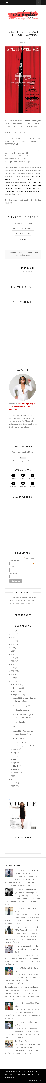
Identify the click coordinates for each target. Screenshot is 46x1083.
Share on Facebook (23, 224)
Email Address (21, 560)
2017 (13, 654)
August (15, 749)
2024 (13, 634)
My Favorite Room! (20, 738)
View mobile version (23, 255)
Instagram (32, 478)
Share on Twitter (24, 229)
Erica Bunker (28, 268)
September (17, 695)
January (16, 773)
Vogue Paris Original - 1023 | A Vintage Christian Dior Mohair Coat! (26, 949)
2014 (13, 664)
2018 (13, 651)
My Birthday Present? (21, 710)
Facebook (13, 478)
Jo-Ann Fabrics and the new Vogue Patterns (22, 987)
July (14, 752)
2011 (12, 674)
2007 (13, 779)
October (16, 691)
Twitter (23, 478)
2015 (13, 661)
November (17, 688)
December (17, 684)
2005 (13, 786)
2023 (13, 637)
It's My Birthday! (19, 722)
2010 (13, 678)
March (15, 766)
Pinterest (13, 487)
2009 (13, 681)
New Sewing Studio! (22, 1041)
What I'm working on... (22, 705)
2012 (13, 671)
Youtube (33, 487)
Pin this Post (24, 234)
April (15, 763)
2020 (13, 644)
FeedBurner (28, 461)
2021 (13, 641)
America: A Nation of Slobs (25, 889)
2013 (13, 668)
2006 (13, 783)
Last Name (13, 573)
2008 (13, 776)
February (16, 769)
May (15, 759)
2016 (13, 658)
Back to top (34, 1080)
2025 (13, 631)
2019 (13, 648)
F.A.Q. (15, 726)
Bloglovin (23, 487)
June (15, 756)
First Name (13, 567)
